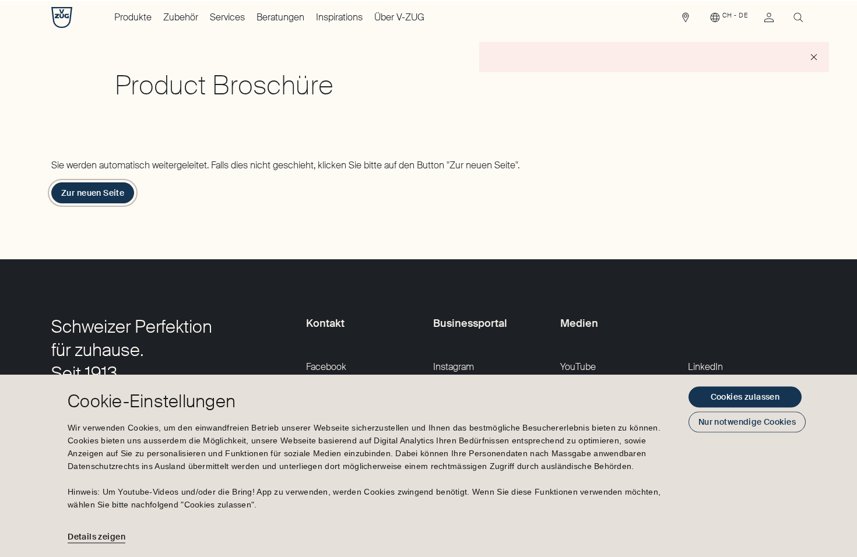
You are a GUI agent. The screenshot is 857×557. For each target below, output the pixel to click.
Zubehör (180, 17)
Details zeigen (96, 536)
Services (227, 17)
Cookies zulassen (745, 397)
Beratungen (280, 17)
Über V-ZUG (399, 17)
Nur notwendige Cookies (747, 422)
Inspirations (339, 17)
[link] (685, 20)
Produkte (133, 17)
